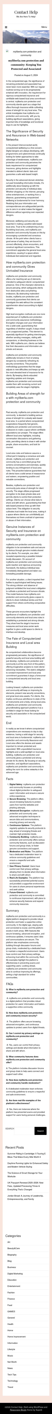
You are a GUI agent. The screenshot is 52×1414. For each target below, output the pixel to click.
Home (10, 1330)
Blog (9, 1260)
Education (12, 1279)
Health (10, 1324)
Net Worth (12, 1361)
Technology (12, 1380)
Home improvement (16, 1336)
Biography (12, 1254)
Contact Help (26, 12)
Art (8, 1241)
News (10, 1368)
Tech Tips (11, 1374)
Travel (10, 1386)
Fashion (11, 1292)
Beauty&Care (13, 1248)
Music (10, 1355)
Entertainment (13, 1286)
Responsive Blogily (18, 1409)
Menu (44, 27)
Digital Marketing (15, 1273)
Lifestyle (11, 1349)
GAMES (11, 1311)
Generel (11, 1317)
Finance (11, 1298)
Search (9, 1128)
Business (11, 1267)
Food (9, 1305)
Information (12, 1342)
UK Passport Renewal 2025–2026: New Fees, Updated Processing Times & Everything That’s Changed (25, 1186)
